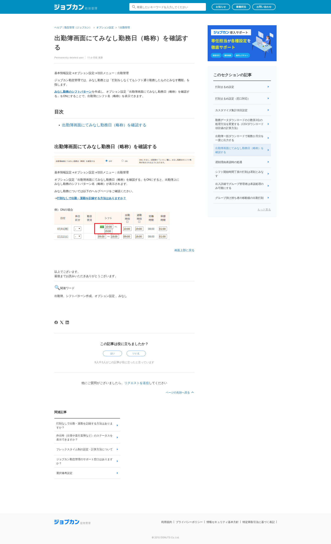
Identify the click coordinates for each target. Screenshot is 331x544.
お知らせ (221, 6)
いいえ (136, 353)
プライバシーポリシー (189, 522)
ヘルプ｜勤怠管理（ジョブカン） (73, 27)
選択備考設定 (64, 473)
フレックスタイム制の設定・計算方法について (84, 449)
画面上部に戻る (184, 250)
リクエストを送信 (136, 383)
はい (112, 353)
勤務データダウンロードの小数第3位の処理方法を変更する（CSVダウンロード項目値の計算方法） (239, 124)
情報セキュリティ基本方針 (222, 522)
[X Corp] (61, 322)
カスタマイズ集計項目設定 (231, 110)
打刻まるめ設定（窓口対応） (232, 98)
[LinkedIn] (67, 322)
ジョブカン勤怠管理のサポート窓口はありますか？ (84, 461)
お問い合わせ (263, 6)
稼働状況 (241, 6)
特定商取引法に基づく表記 (259, 522)
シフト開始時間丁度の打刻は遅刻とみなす (239, 173)
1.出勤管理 (124, 27)
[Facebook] (56, 322)
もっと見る (264, 209)
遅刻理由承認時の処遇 (228, 162)
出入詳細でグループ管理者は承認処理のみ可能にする (239, 185)
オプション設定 (105, 27)
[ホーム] (75, 7)
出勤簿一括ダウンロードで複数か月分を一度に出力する (239, 138)
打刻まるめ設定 (224, 86)
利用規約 (166, 522)
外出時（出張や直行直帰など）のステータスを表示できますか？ (84, 437)
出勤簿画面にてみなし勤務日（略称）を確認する (104, 125)
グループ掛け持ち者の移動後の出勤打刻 (239, 197)
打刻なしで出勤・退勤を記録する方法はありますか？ (84, 425)
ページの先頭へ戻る (178, 392)
